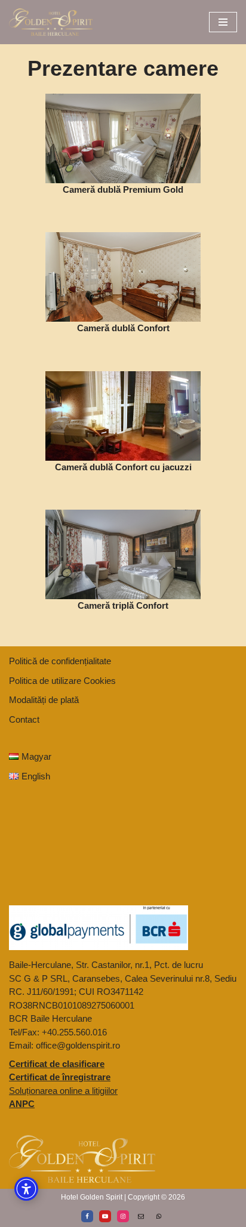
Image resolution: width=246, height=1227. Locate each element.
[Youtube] (105, 1216)
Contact (24, 719)
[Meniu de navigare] (223, 22)
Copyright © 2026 (156, 1197)
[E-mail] (141, 1216)
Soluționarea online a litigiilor (63, 1091)
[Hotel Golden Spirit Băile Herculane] (51, 22)
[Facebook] (87, 1216)
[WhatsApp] (159, 1216)
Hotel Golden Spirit (91, 1197)
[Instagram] (123, 1216)
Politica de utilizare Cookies (62, 681)
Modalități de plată (44, 700)
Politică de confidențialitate (60, 661)
